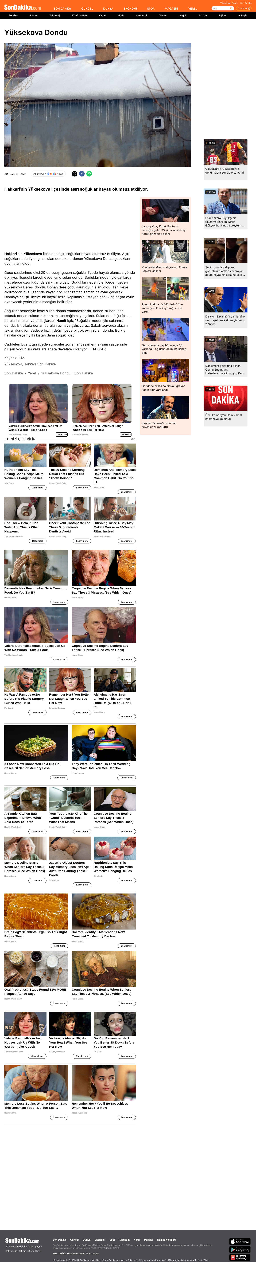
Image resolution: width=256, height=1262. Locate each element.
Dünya (87, 1239)
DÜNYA (108, 8)
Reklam (22, 1251)
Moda (121, 15)
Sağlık (183, 15)
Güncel (74, 1239)
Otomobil (142, 15)
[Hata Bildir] (203, 1260)
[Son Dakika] (22, 7)
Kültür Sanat (79, 15)
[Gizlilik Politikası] (81, 1260)
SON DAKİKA (62, 8)
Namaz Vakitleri (166, 1239)
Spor (112, 1239)
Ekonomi (100, 1239)
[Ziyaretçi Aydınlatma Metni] (182, 1260)
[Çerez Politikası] (129, 1260)
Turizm (203, 15)
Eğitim (223, 15)
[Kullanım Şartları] (61, 1260)
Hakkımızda (11, 1251)
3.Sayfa (242, 15)
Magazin (124, 1239)
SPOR (150, 8)
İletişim (30, 1251)
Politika (13, 15)
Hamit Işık (64, 321)
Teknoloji (54, 15)
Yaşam (163, 15)
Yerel (137, 1239)
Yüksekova (33, 254)
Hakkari (10, 254)
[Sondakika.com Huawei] (240, 1257)
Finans (33, 15)
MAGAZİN (171, 8)
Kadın (102, 15)
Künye (38, 1251)
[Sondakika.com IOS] (240, 1241)
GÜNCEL (87, 8)
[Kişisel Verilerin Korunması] (152, 1260)
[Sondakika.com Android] (240, 1249)
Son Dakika (59, 1239)
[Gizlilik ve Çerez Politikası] (105, 1260)
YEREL (192, 8)
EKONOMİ (130, 8)
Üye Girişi (242, 8)
